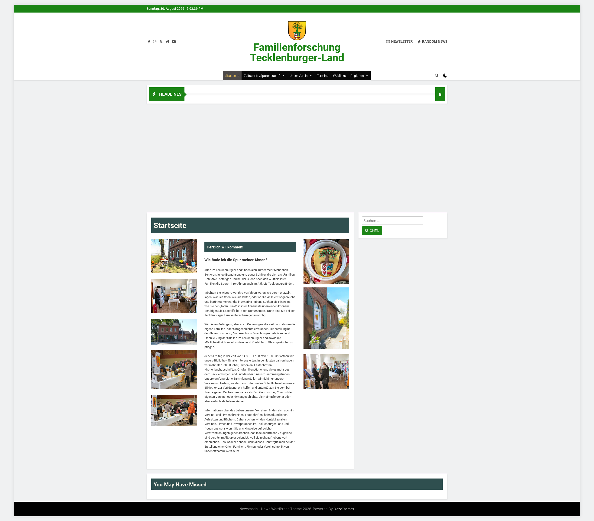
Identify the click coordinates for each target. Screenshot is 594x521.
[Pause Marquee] (440, 94)
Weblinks (339, 76)
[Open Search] (437, 75)
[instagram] (155, 42)
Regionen (357, 76)
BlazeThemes (344, 509)
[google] (167, 42)
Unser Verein (299, 76)
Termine (322, 76)
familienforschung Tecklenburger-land (297, 52)
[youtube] (173, 42)
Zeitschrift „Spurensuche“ (262, 76)
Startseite (232, 76)
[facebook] (149, 42)
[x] (161, 42)
